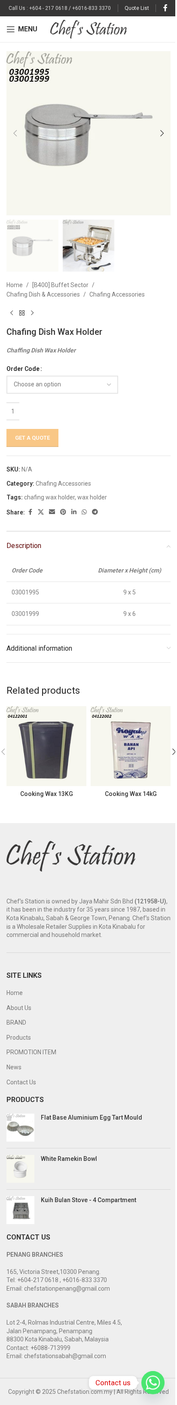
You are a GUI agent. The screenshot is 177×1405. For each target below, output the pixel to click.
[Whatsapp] (153, 1382)
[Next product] (32, 313)
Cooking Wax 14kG (131, 793)
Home (14, 285)
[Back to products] (22, 313)
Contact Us (21, 1082)
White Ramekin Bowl (69, 1158)
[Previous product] (11, 313)
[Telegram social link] (95, 512)
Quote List (137, 8)
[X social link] (40, 512)
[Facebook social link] (165, 8)
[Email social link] (52, 512)
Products (18, 1037)
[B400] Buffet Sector (60, 285)
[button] (15, 133)
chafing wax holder (49, 497)
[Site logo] (88, 28)
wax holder (92, 497)
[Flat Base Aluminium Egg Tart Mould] (20, 1128)
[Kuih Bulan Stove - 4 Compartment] (20, 1210)
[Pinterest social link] (63, 512)
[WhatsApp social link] (84, 512)
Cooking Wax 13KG (46, 793)
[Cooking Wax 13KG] (46, 746)
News (13, 1067)
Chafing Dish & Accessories (43, 294)
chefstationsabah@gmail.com (65, 1356)
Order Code (23, 368)
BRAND (16, 1022)
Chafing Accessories (117, 294)
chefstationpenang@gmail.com (67, 1288)
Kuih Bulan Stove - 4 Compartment (88, 1200)
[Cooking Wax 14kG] (131, 746)
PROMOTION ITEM (31, 1052)
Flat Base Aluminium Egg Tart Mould (91, 1117)
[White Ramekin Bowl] (20, 1169)
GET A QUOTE (32, 438)
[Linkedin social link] (74, 512)
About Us (18, 1007)
